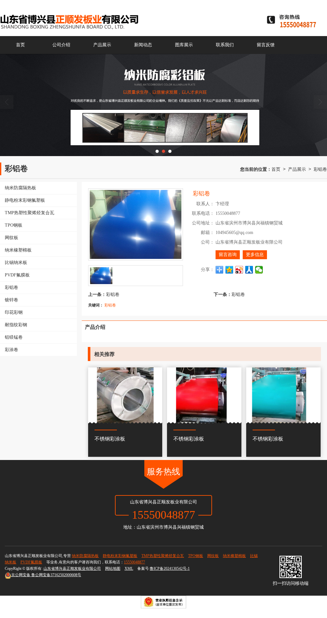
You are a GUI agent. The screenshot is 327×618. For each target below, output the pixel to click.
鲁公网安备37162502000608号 (46, 575)
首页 (20, 44)
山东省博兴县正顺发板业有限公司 (72, 568)
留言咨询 (228, 254)
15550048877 (134, 562)
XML (129, 568)
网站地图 (112, 568)
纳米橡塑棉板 (234, 556)
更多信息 (255, 254)
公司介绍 (61, 44)
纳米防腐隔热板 (85, 556)
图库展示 (184, 44)
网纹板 (213, 556)
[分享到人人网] (249, 270)
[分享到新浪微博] (239, 270)
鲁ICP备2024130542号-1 (170, 568)
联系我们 (225, 44)
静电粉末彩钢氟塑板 (120, 556)
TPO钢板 (195, 556)
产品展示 (102, 44)
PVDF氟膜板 (31, 562)
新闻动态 (143, 44)
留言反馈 (266, 44)
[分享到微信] (259, 270)
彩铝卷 (320, 169)
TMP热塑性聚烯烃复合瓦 (162, 556)
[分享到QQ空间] (229, 270)
